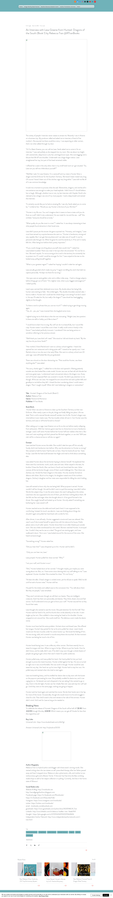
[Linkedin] (92, 1)
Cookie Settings (96, 895)
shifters (78, 832)
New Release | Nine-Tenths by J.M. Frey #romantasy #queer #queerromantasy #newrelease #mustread (29, 880)
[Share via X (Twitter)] (31, 845)
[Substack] (75, 1)
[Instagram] (82, 1)
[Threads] (85, 1)
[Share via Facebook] (26, 845)
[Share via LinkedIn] (35, 845)
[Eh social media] (95, 1)
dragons (71, 832)
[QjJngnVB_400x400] (77, 1)
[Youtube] (90, 1)
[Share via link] (39, 845)
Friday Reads (42, 832)
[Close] (111, 895)
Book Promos (29, 839)
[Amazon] (87, 1)
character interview (62, 832)
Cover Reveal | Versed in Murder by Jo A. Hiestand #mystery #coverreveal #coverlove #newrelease (56, 880)
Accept (106, 895)
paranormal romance (31, 832)
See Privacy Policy (43, 896)
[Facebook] (80, 1)
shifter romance (51, 832)
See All (93, 859)
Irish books (29, 835)
